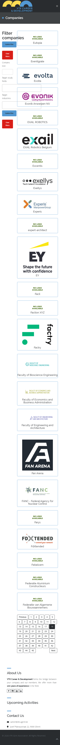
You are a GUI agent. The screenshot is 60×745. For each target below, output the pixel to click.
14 (26, 626)
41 (46, 645)
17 (46, 626)
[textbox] (3, 88)
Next (53, 650)
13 (20, 626)
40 (39, 645)
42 (52, 645)
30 (52, 636)
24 (52, 631)
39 (33, 645)
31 (20, 641)
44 (26, 650)
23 (46, 631)
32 (26, 641)
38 (26, 645)
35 (46, 641)
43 (20, 650)
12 (54, 621)
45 (33, 650)
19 (20, 631)
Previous (22, 617)
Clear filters (7, 55)
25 (20, 636)
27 (33, 636)
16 (39, 626)
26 (26, 636)
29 (46, 636)
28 (39, 636)
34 (39, 641)
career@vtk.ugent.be (19, 722)
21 (33, 631)
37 (20, 645)
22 (39, 631)
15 (33, 626)
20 (26, 631)
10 (41, 621)
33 (33, 641)
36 (52, 641)
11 (47, 621)
